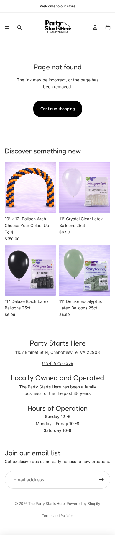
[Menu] (7, 27)
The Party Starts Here (46, 503)
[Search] (19, 27)
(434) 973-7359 (57, 363)
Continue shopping (57, 108)
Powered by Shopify (83, 503)
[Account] (94, 27)
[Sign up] (101, 479)
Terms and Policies (57, 515)
